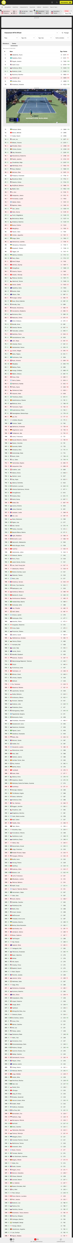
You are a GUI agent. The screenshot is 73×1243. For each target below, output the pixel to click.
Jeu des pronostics (36, 1241)
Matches (15, 7)
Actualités (8, 7)
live (66, 11)
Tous (68, 13)
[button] (57, 2)
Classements (24, 7)
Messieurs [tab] (6, 43)
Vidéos (39, 7)
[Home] (2, 7)
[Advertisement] (36, 23)
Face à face (53, 7)
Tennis (12, 1241)
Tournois (32, 7)
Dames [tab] (14, 43)
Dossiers (45, 7)
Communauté (61, 1241)
